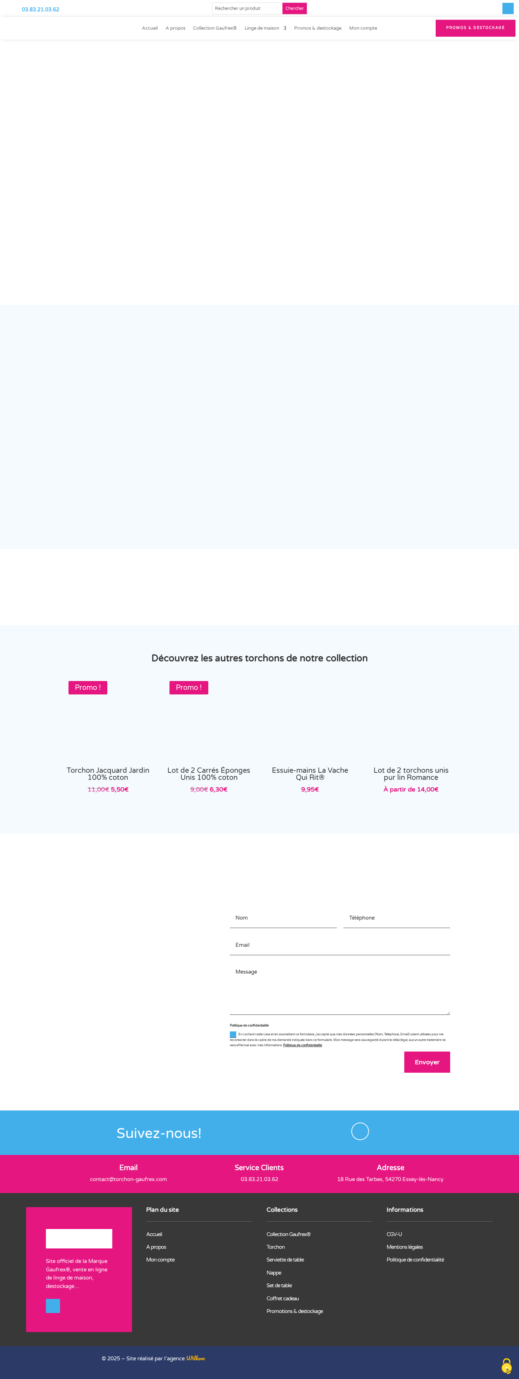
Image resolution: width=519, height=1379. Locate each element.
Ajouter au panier (346, 221)
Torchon (276, 1247)
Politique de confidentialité (302, 1045)
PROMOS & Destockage (475, 28)
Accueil (150, 28)
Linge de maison (262, 28)
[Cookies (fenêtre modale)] (506, 1367)
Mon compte (363, 28)
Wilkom (195, 1358)
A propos (175, 28)
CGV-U (394, 1234)
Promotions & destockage (295, 1311)
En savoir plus (369, 852)
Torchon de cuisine (213, 65)
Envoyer (427, 1062)
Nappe (274, 1273)
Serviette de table (285, 1260)
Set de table (279, 1285)
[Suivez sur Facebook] (508, 8)
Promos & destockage (317, 28)
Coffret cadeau (283, 1298)
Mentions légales (405, 1247)
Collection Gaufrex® (215, 28)
